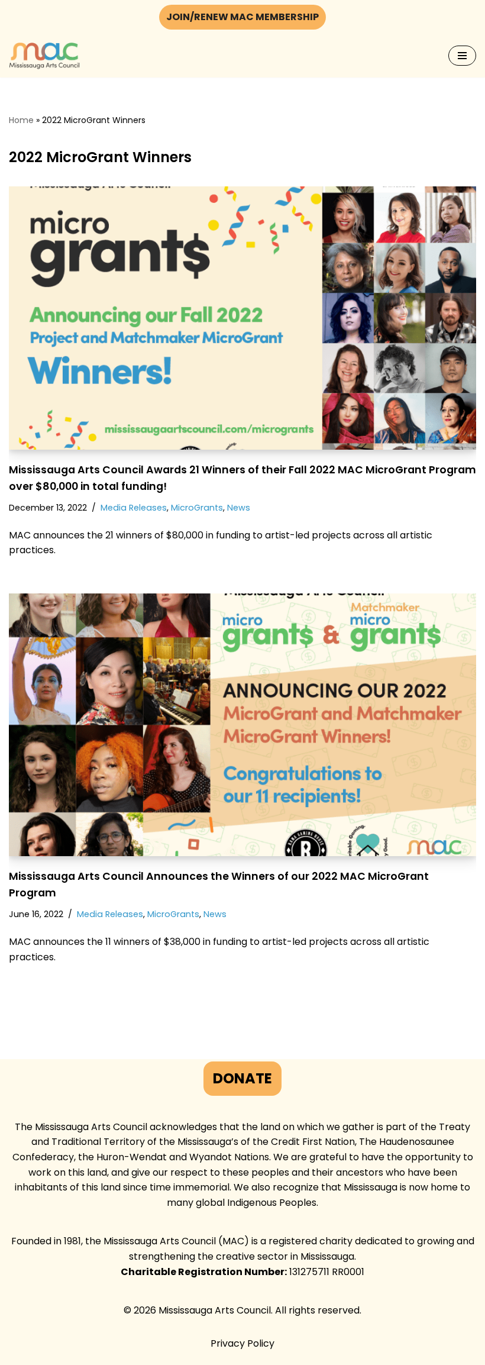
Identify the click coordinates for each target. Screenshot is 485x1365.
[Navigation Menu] (462, 56)
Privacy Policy (242, 1343)
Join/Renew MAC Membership (242, 17)
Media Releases (134, 508)
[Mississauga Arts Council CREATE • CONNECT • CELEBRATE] (44, 56)
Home (21, 120)
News (238, 508)
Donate (242, 1078)
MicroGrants (197, 508)
